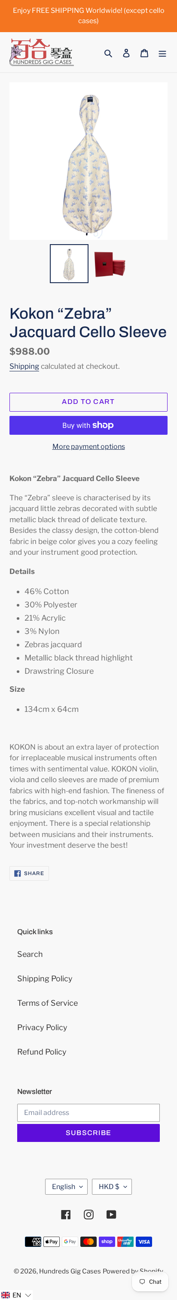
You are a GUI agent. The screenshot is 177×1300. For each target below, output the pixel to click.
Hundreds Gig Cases (70, 1271)
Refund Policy (42, 1051)
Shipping (24, 366)
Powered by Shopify (133, 1271)
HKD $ (109, 1187)
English (63, 1187)
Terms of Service (47, 1002)
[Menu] (162, 52)
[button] (16, 1295)
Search (30, 954)
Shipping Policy (45, 978)
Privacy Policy (42, 1027)
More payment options (88, 446)
